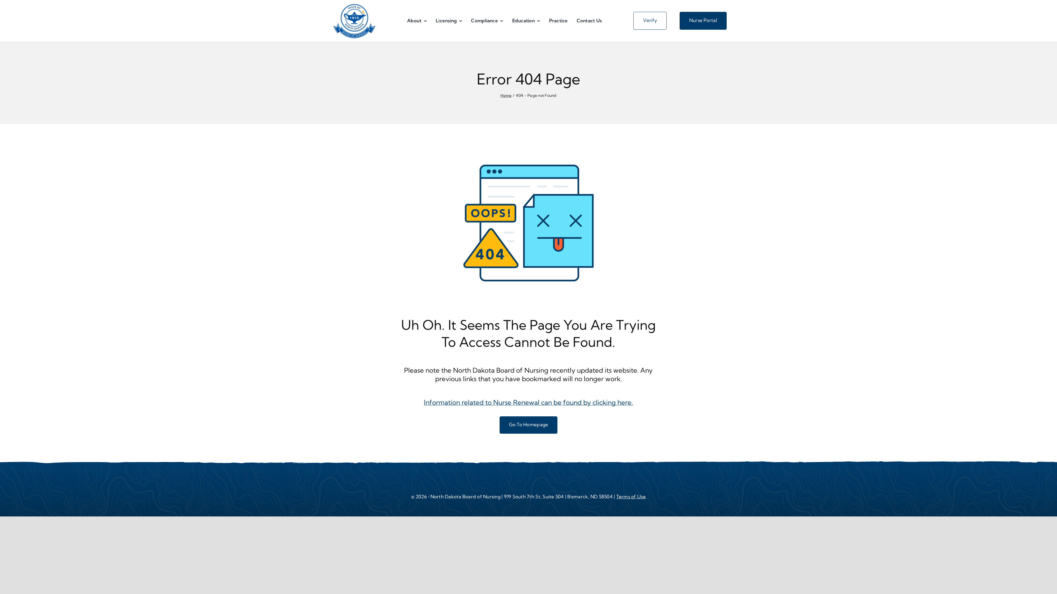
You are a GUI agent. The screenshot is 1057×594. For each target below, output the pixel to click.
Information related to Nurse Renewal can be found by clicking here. (528, 402)
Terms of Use (631, 496)
